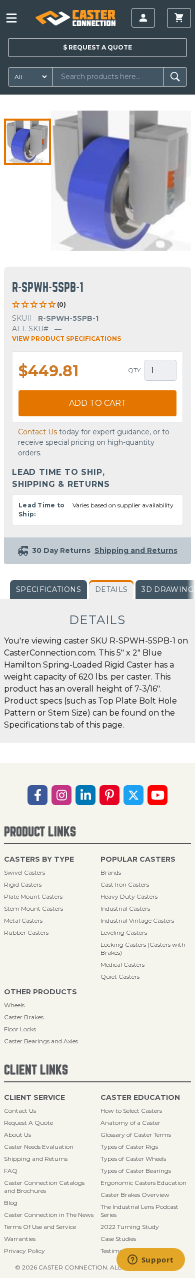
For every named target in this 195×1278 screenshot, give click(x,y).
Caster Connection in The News (49, 1214)
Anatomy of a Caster (130, 1122)
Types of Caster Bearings (135, 1170)
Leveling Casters (123, 932)
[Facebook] (38, 795)
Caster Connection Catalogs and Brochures (44, 1186)
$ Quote (97, 47)
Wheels (14, 1005)
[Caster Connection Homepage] (75, 18)
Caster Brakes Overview (135, 1194)
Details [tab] (111, 589)
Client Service (34, 1097)
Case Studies (118, 1238)
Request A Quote (28, 1122)
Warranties (20, 1238)
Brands (110, 872)
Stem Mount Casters (33, 908)
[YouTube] (158, 795)
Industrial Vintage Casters (137, 920)
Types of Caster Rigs (129, 1146)
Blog (11, 1202)
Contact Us (37, 431)
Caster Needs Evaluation (39, 1146)
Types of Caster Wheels (133, 1158)
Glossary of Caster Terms (135, 1134)
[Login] (143, 18)
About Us (17, 1134)
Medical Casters (122, 964)
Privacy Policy (24, 1250)
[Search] (175, 77)
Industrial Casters (125, 908)
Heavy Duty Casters (129, 896)
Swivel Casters (24, 872)
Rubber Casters (26, 932)
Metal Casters (23, 920)
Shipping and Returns (36, 1158)
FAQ (11, 1170)
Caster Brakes (24, 1017)
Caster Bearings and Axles (41, 1041)
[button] (27, 142)
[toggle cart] (179, 18)
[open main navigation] (11, 18)
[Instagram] (62, 795)
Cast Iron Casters (124, 884)
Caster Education (140, 1097)
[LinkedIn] (86, 795)
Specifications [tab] (48, 589)
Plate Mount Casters (33, 896)
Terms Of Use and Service (40, 1226)
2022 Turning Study (129, 1226)
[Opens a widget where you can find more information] (150, 1260)
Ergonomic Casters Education (143, 1182)
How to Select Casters (131, 1110)
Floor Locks (20, 1029)
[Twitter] (134, 795)
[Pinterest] (110, 795)
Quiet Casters (120, 976)
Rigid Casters (23, 884)
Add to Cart (97, 403)
